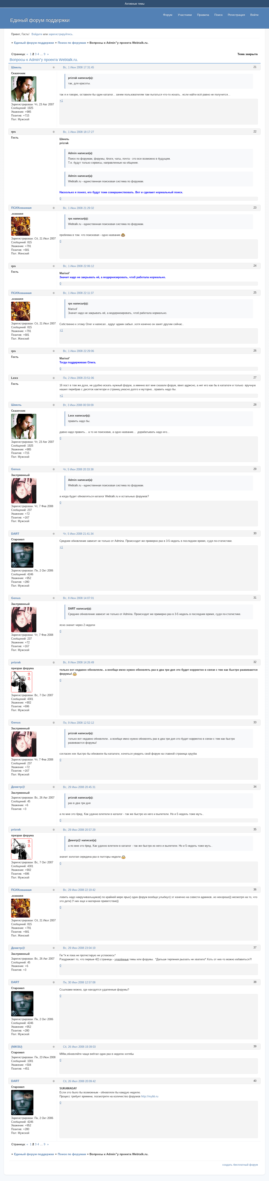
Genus (16, 469)
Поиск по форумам (72, 42)
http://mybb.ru (149, 1096)
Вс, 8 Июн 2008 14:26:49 (78, 662)
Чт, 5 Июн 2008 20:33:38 (78, 469)
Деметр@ (18, 786)
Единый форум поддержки (34, 42)
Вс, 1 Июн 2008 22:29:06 (78, 351)
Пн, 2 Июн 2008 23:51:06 (78, 378)
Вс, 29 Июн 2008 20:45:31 (79, 787)
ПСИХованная (21, 207)
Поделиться (61, 67)
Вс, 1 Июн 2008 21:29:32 (78, 208)
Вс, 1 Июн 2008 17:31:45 (78, 67)
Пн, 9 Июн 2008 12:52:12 (78, 722)
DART (15, 533)
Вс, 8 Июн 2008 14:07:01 (78, 598)
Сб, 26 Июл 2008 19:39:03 (79, 1046)
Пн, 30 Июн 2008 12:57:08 (79, 982)
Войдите (37, 34)
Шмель (16, 67)
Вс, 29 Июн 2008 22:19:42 (79, 889)
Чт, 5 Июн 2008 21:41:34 (78, 533)
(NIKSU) (16, 1046)
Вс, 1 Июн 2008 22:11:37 (78, 293)
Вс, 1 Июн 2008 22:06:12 (78, 266)
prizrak (16, 662)
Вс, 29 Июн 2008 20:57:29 (79, 829)
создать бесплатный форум (240, 1164)
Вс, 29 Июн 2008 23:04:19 (79, 948)
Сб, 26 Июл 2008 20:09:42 (79, 1081)
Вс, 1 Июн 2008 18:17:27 (78, 132)
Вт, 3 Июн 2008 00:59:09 (78, 405)
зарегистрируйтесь (61, 34)
